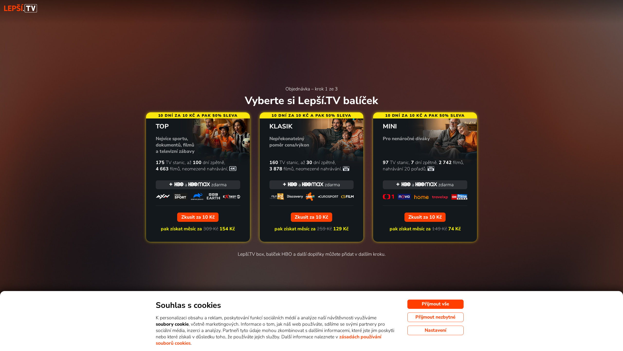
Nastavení (435, 330)
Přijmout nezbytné (435, 317)
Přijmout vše (435, 304)
